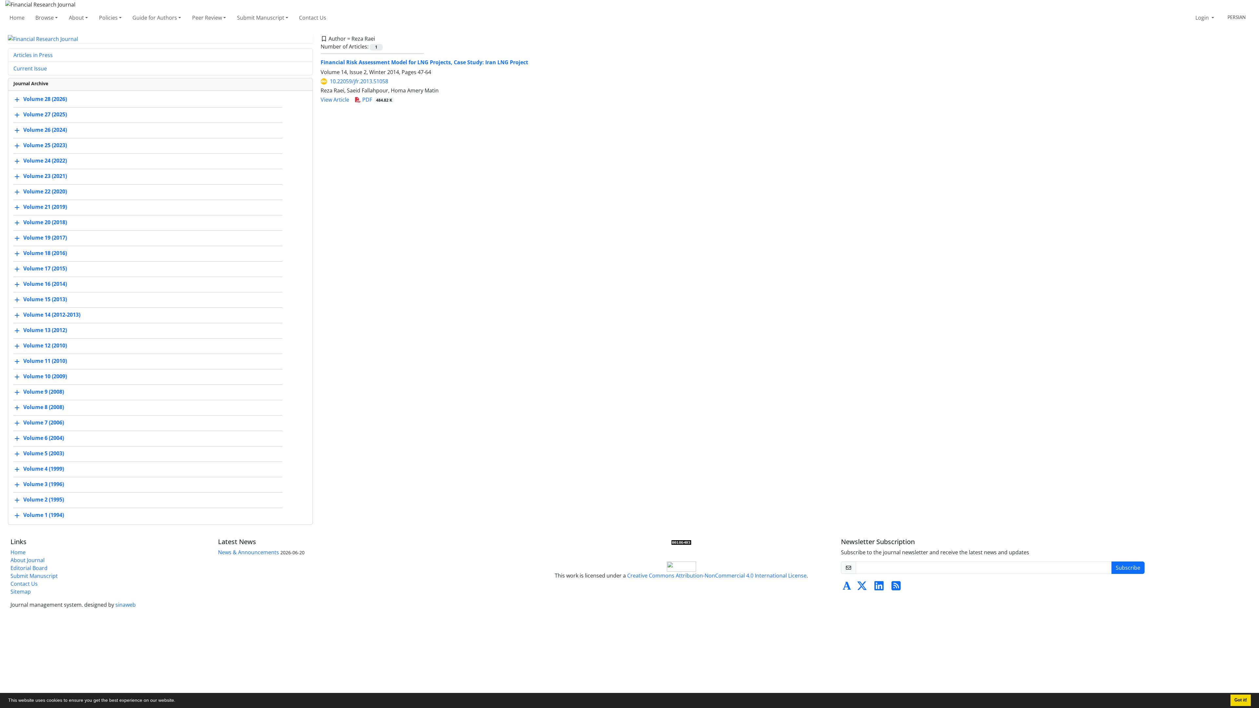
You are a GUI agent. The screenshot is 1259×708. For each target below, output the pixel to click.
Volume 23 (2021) (45, 176)
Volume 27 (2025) (45, 114)
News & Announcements (248, 552)
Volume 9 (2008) (43, 392)
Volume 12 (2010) (45, 345)
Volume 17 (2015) (45, 268)
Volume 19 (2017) (45, 238)
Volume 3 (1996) (43, 484)
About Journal (27, 560)
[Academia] (847, 587)
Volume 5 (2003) (43, 453)
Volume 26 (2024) (45, 130)
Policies (108, 17)
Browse (44, 17)
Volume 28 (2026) (45, 99)
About (76, 17)
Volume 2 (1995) (43, 499)
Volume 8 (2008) (43, 407)
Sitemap (20, 591)
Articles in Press (33, 55)
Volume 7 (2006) (43, 422)
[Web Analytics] (681, 541)
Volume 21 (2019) (45, 207)
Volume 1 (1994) (43, 515)
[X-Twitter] (862, 587)
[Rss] (896, 587)
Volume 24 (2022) (45, 161)
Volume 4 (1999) (43, 469)
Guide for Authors (154, 17)
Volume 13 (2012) (45, 330)
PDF (376, 99)
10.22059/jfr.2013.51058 (359, 81)
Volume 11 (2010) (45, 361)
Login (1202, 17)
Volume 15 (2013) (45, 299)
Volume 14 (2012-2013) (51, 315)
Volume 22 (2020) (45, 191)
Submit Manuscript (260, 17)
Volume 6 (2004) (43, 438)
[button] (178, 701)
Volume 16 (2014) (45, 284)
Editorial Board (29, 568)
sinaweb (125, 604)
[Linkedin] (879, 587)
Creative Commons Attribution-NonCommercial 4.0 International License (717, 575)
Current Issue (30, 68)
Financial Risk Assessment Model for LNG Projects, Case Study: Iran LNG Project (424, 62)
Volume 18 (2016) (45, 253)
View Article (335, 99)
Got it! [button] (1240, 700)
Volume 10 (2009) (45, 376)
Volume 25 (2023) (45, 145)
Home (17, 17)
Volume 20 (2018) (45, 222)
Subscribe (1128, 567)
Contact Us (312, 17)
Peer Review (207, 17)
